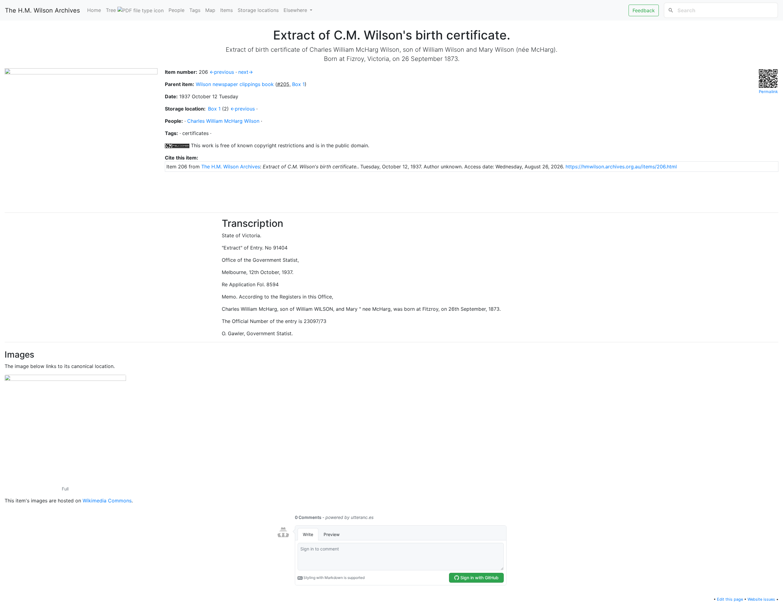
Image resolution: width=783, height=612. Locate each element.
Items (226, 10)
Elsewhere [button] (296, 10)
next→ (245, 72)
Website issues (761, 599)
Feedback (644, 10)
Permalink (768, 91)
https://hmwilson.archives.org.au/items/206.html (621, 166)
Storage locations (258, 10)
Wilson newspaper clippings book (235, 84)
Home (94, 10)
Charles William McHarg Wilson (223, 121)
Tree (111, 10)
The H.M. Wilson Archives (42, 10)
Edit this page (730, 599)
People (176, 10)
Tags (194, 10)
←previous (222, 72)
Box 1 (298, 84)
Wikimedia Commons (107, 500)
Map (210, 10)
